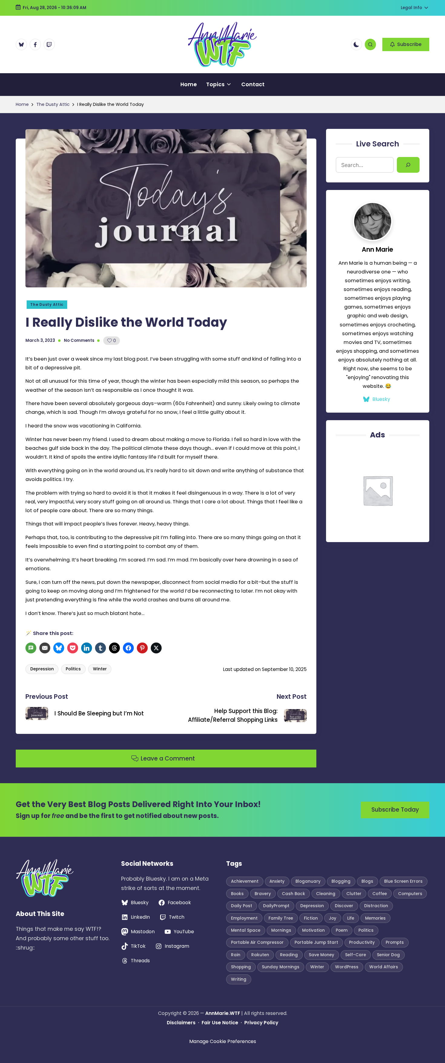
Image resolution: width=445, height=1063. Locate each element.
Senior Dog (388, 955)
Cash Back (293, 894)
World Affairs (383, 967)
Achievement (245, 881)
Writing (238, 979)
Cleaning (325, 894)
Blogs (367, 881)
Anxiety (277, 881)
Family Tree (281, 918)
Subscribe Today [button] (395, 810)
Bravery (263, 894)
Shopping (241, 967)
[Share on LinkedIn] (87, 648)
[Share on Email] (45, 648)
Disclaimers (181, 1022)
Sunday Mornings (280, 967)
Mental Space (245, 930)
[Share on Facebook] (129, 648)
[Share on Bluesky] (59, 648)
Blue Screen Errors (403, 881)
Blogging (341, 881)
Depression (42, 669)
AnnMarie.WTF (222, 1013)
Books (237, 894)
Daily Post (241, 906)
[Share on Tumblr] (101, 648)
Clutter (353, 894)
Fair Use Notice (220, 1022)
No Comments (79, 340)
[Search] (408, 165)
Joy (332, 918)
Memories (375, 918)
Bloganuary (308, 881)
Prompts (395, 942)
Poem (342, 930)
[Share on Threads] (115, 648)
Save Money (321, 955)
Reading (289, 955)
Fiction (311, 918)
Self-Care (355, 955)
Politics (73, 669)
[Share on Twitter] (157, 648)
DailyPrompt (276, 906)
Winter (100, 669)
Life (350, 918)
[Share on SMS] (31, 648)
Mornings (281, 930)
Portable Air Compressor (257, 942)
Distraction (376, 906)
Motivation (313, 930)
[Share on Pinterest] (143, 648)
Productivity (362, 942)
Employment (244, 918)
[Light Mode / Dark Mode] (356, 44)
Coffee (379, 894)
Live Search (377, 144)
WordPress (346, 967)
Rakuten (260, 955)
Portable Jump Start (316, 942)
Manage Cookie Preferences (222, 1041)
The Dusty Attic (47, 304)
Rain (235, 955)
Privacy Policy (261, 1022)
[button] (405, 44)
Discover (344, 906)
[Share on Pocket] (73, 648)
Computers (410, 894)
